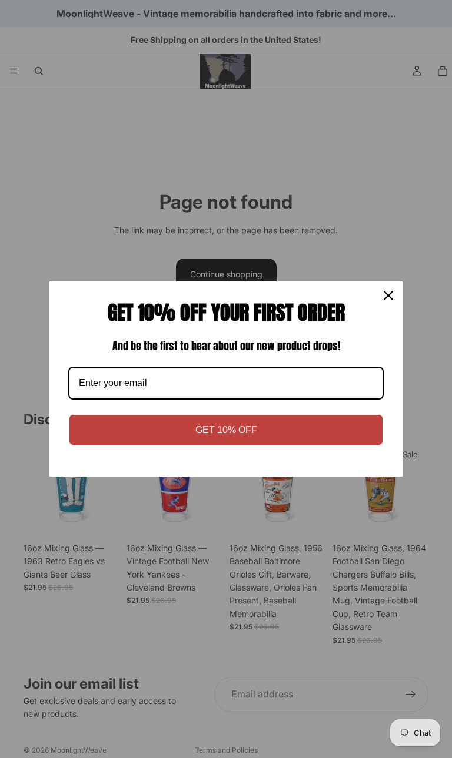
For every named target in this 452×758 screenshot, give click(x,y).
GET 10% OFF (226, 430)
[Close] (388, 295)
